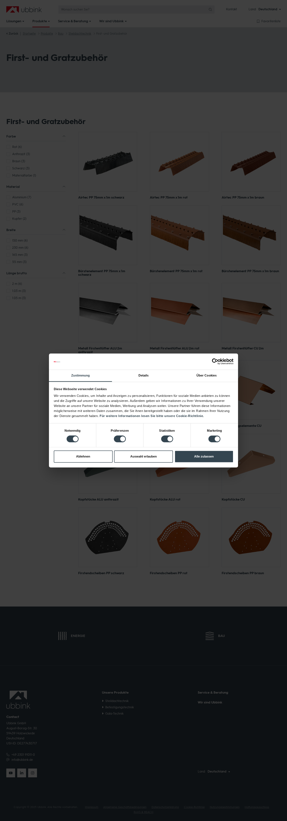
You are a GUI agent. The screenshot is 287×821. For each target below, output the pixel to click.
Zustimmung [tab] (80, 375)
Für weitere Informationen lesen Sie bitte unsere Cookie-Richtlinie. (152, 416)
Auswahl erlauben (143, 456)
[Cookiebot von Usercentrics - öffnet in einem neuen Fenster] (215, 361)
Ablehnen (83, 456)
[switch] (120, 439)
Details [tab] (143, 375)
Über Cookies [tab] (206, 375)
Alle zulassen (204, 456)
